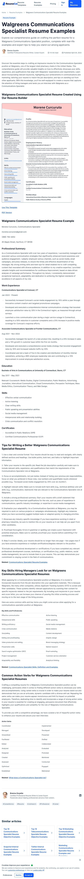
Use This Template (9, 207)
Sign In (63, 3)
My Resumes (74, 3)
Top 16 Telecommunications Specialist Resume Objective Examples (40, 833)
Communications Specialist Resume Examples (28, 562)
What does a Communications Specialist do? (27, 778)
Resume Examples (38, 3)
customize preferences (16, 870)
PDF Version (7, 212)
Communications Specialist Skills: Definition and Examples (33, 667)
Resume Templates (22, 3)
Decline (18, 875)
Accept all (28, 875)
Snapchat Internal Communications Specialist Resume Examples (11, 851)
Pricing (53, 4)
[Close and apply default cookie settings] (80, 860)
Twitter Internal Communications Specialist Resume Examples (38, 851)
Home (4, 12)
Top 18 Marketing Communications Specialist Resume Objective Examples (67, 833)
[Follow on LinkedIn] (80, 795)
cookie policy (37, 870)
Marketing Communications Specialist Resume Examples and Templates (66, 850)
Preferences (7, 875)
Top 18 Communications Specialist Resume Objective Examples (12, 833)
